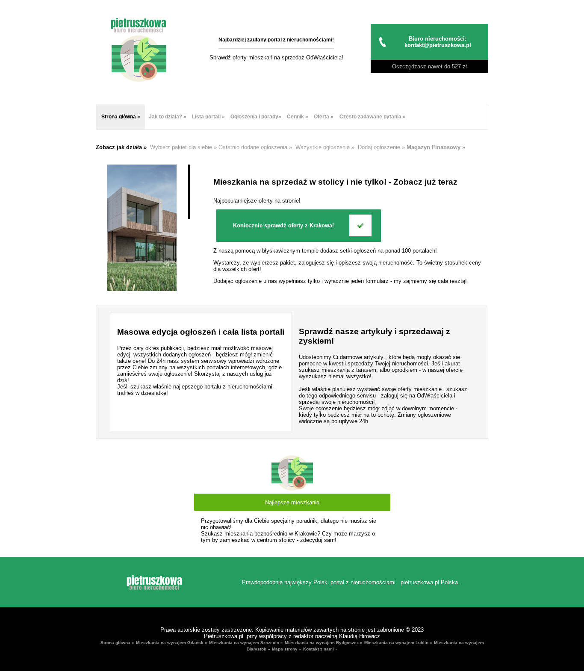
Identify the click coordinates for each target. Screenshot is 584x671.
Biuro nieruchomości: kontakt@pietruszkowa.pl (437, 41)
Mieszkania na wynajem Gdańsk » (171, 643)
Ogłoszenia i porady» (255, 116)
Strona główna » (120, 116)
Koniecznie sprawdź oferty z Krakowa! (283, 225)
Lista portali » (208, 116)
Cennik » (297, 116)
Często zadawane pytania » (372, 116)
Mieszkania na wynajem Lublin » (398, 643)
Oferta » (323, 116)
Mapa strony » (286, 649)
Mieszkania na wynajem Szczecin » (246, 643)
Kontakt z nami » (320, 649)
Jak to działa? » (167, 116)
